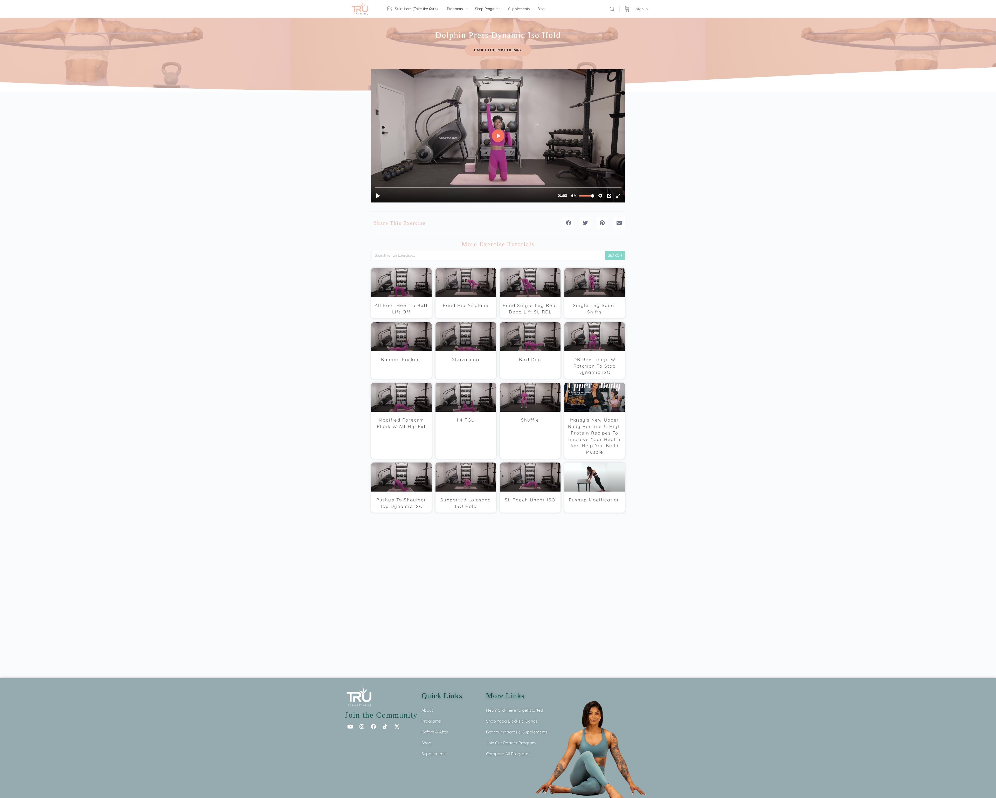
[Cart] (627, 9)
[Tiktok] (385, 727)
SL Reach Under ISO (530, 499)
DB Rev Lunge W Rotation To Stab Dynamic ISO (594, 366)
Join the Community (381, 715)
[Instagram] (362, 727)
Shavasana (465, 359)
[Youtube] (350, 727)
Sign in (642, 9)
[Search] (612, 9)
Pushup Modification (594, 499)
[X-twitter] (397, 727)
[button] (568, 223)
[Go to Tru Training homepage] (360, 8)
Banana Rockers (401, 359)
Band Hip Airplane (466, 305)
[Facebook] (373, 727)
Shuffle (530, 420)
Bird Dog (530, 359)
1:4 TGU (466, 420)
